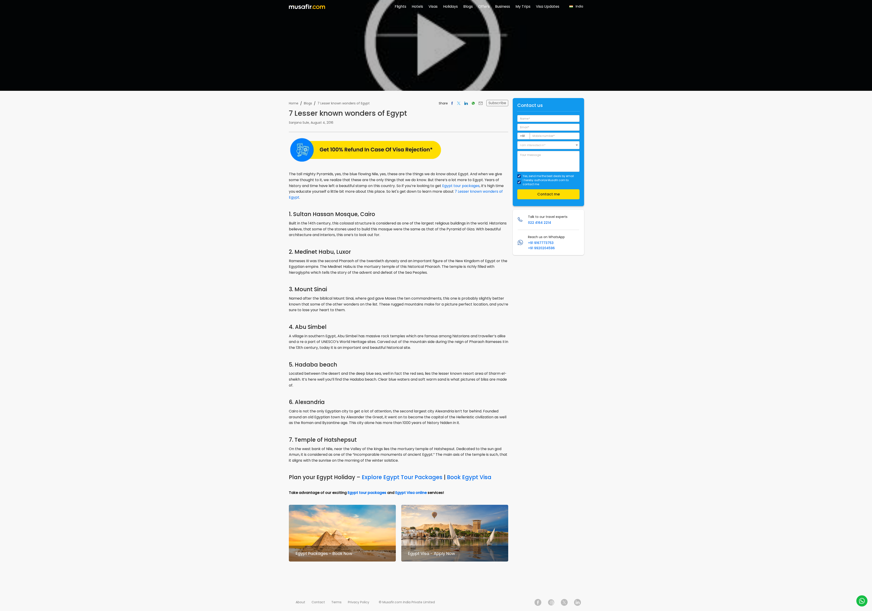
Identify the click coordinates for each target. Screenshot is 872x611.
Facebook (538, 602)
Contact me (548, 194)
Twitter (564, 602)
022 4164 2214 (539, 223)
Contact (318, 602)
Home (293, 103)
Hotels (417, 6)
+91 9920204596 (541, 248)
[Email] (480, 103)
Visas (433, 6)
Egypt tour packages (461, 185)
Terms (336, 602)
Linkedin (577, 602)
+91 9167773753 (541, 243)
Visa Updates (547, 6)
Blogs (468, 6)
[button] (548, 145)
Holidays (450, 6)
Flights (400, 6)
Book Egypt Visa (469, 477)
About (300, 602)
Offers (484, 6)
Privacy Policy (358, 602)
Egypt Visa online (411, 492)
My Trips (522, 6)
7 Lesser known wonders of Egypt (343, 103)
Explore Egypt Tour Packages (402, 477)
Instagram (551, 602)
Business (502, 6)
